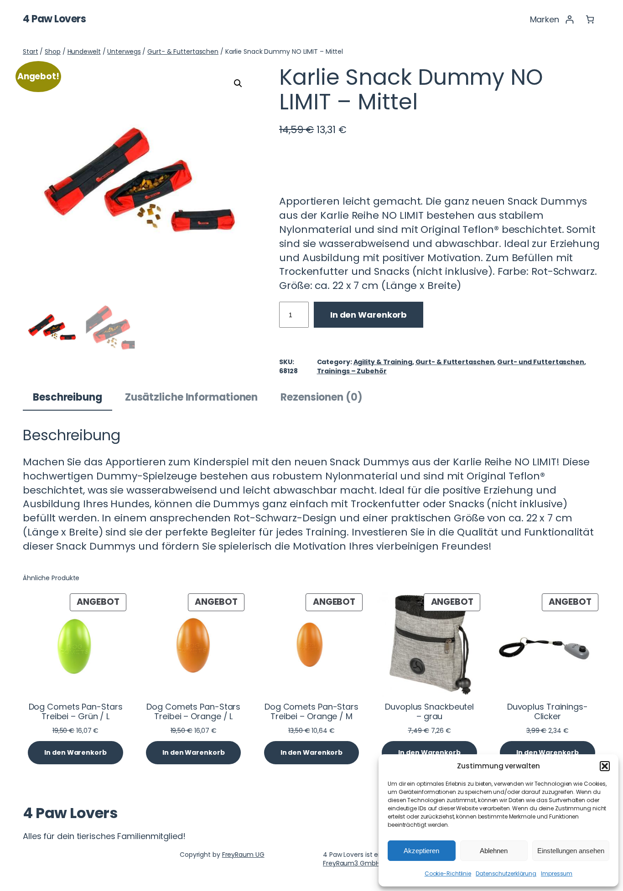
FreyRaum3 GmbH (351, 863)
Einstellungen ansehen (570, 851)
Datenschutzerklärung (506, 873)
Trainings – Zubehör (352, 371)
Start (30, 51)
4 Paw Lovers (54, 19)
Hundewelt (84, 51)
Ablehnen (494, 851)
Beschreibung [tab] (67, 397)
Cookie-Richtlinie (448, 873)
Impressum (556, 873)
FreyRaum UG (243, 854)
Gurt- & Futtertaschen (182, 51)
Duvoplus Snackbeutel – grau (429, 711)
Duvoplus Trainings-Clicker (547, 711)
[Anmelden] (569, 19)
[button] (604, 766)
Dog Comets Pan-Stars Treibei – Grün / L (76, 711)
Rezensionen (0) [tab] (321, 397)
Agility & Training (382, 361)
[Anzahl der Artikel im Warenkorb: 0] (590, 19)
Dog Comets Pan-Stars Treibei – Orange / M (311, 711)
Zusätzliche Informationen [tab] (191, 397)
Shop (53, 51)
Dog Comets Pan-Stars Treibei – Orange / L (193, 711)
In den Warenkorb (368, 314)
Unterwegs (123, 51)
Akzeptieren (421, 851)
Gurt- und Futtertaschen (540, 361)
